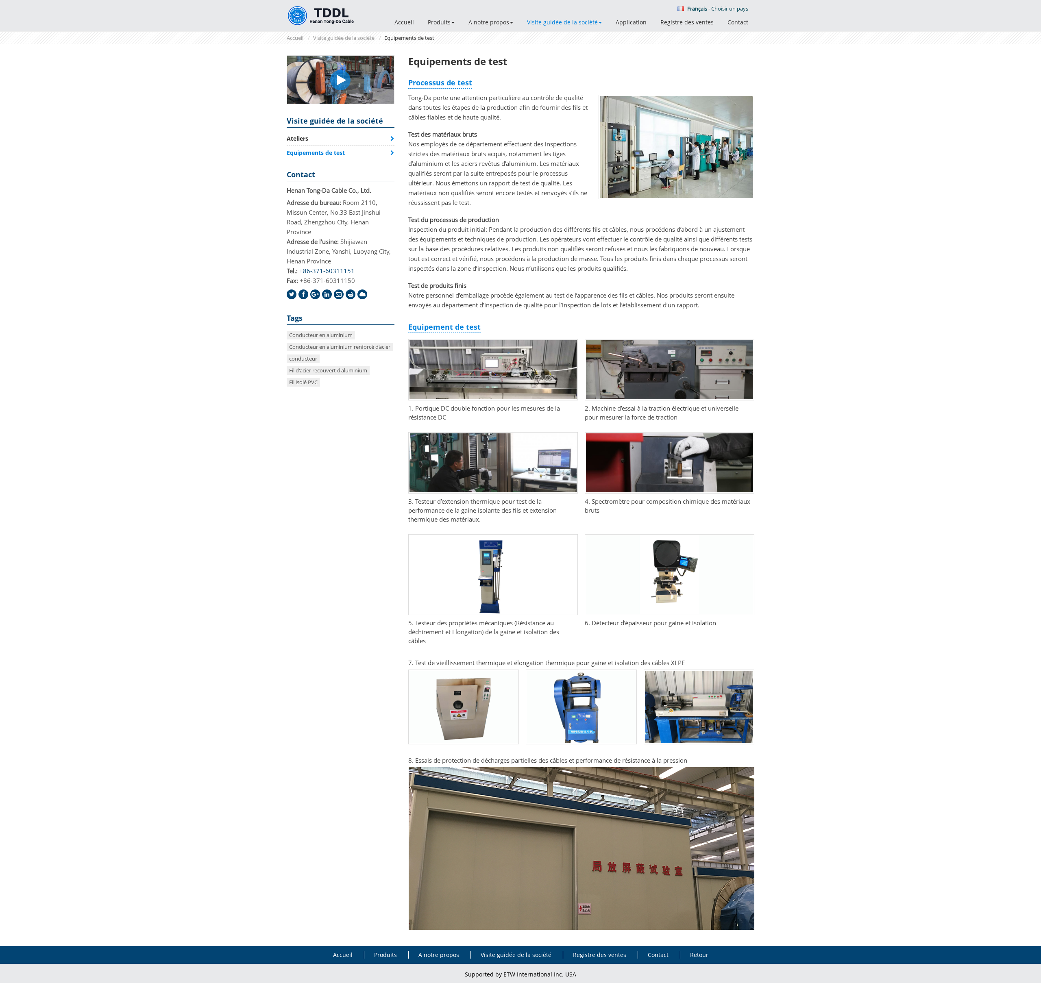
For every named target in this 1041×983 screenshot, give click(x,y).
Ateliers (297, 138)
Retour (699, 955)
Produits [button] (439, 22)
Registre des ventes (687, 22)
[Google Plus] (315, 294)
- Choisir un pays (717, 8)
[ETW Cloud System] (362, 294)
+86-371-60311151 (327, 271)
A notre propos (438, 955)
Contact (737, 22)
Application (631, 22)
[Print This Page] (350, 294)
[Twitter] (291, 294)
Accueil (404, 22)
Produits (385, 955)
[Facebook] (303, 294)
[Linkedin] (327, 294)
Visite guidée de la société (344, 37)
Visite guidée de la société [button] (562, 22)
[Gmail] (339, 294)
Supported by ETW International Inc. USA (520, 974)
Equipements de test (316, 153)
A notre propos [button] (488, 22)
